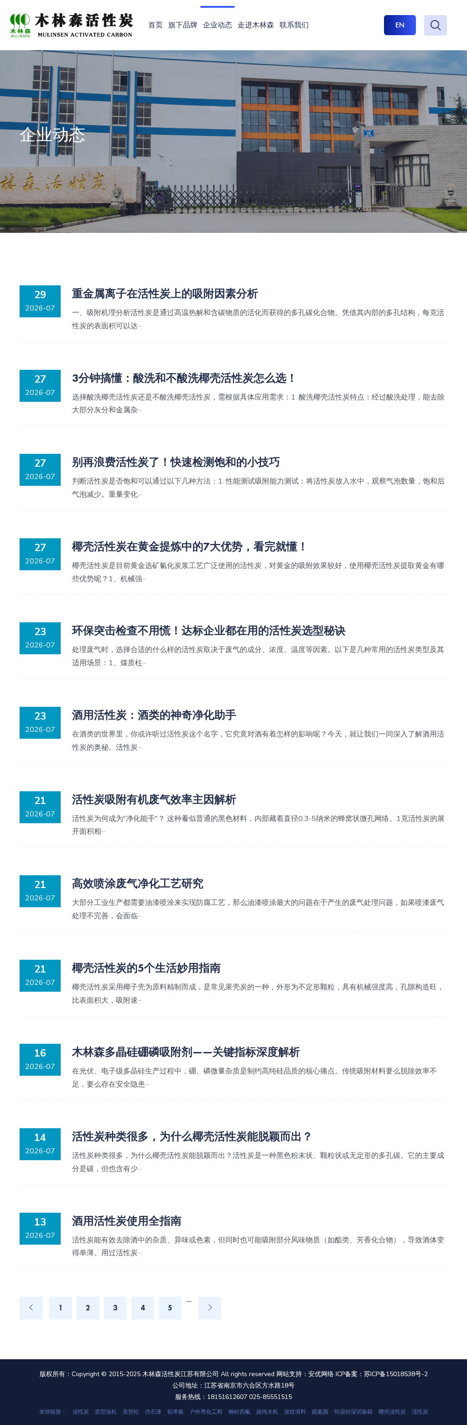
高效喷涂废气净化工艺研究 (137, 883)
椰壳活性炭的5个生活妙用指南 (146, 968)
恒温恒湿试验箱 (353, 1411)
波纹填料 (295, 1411)
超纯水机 (267, 1411)
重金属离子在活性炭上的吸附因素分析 (165, 293)
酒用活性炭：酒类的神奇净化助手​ (154, 715)
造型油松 (106, 1411)
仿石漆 (153, 1411)
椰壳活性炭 (392, 1411)
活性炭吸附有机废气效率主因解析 (154, 799)
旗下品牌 (182, 25)
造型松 (131, 1411)
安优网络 (321, 1374)
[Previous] (31, 1308)
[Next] (209, 1308)
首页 (155, 25)
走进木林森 (256, 25)
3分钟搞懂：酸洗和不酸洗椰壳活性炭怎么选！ (184, 378)
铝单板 (175, 1411)
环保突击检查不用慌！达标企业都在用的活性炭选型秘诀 (209, 630)
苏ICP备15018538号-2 (396, 1374)
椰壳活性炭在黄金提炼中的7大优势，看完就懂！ (190, 546)
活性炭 (81, 1411)
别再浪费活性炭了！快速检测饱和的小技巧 (176, 462)
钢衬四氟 (239, 1411)
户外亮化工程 (206, 1411)
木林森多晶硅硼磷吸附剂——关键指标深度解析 (186, 1052)
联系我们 (294, 25)
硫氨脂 (320, 1411)
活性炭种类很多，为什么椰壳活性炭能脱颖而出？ (192, 1136)
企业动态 (217, 25)
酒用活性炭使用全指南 (127, 1221)
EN (400, 25)
